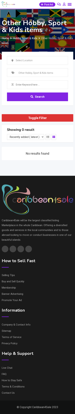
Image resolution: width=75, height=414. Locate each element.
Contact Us (8, 392)
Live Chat (7, 367)
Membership (9, 287)
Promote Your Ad (12, 300)
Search (39, 96)
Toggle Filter (37, 118)
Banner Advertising (12, 293)
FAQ (4, 374)
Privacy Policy (9, 343)
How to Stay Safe (12, 380)
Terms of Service (11, 337)
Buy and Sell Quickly (13, 281)
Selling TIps (8, 275)
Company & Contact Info (16, 324)
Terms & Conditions (13, 386)
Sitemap (6, 330)
